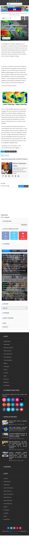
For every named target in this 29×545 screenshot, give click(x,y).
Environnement (8, 488)
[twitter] (12, 1)
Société (6, 373)
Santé (5, 369)
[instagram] (20, 528)
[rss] (19, 1)
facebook (21, 186)
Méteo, (20, 34)
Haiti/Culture (8, 491)
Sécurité (6, 379)
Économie (5, 327)
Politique (6, 366)
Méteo (6, 363)
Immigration (8, 357)
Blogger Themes (14, 533)
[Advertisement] (14, 202)
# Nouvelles (13, 151)
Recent (14, 251)
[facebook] (10, 1)
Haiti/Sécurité (8, 354)
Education (7, 344)
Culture (6, 478)
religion (6, 382)
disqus (26, 186)
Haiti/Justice (7, 350)
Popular (6, 251)
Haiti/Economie (8, 347)
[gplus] (14, 1)
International (8, 360)
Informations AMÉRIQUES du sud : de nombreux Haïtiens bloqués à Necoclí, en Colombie (18, 435)
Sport (5, 376)
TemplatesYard (15, 531)
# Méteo (7, 151)
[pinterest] (16, 1)
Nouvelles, (4, 35)
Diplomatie (7, 341)
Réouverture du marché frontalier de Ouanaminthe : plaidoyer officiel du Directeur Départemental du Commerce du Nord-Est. (14, 278)
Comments (23, 251)
